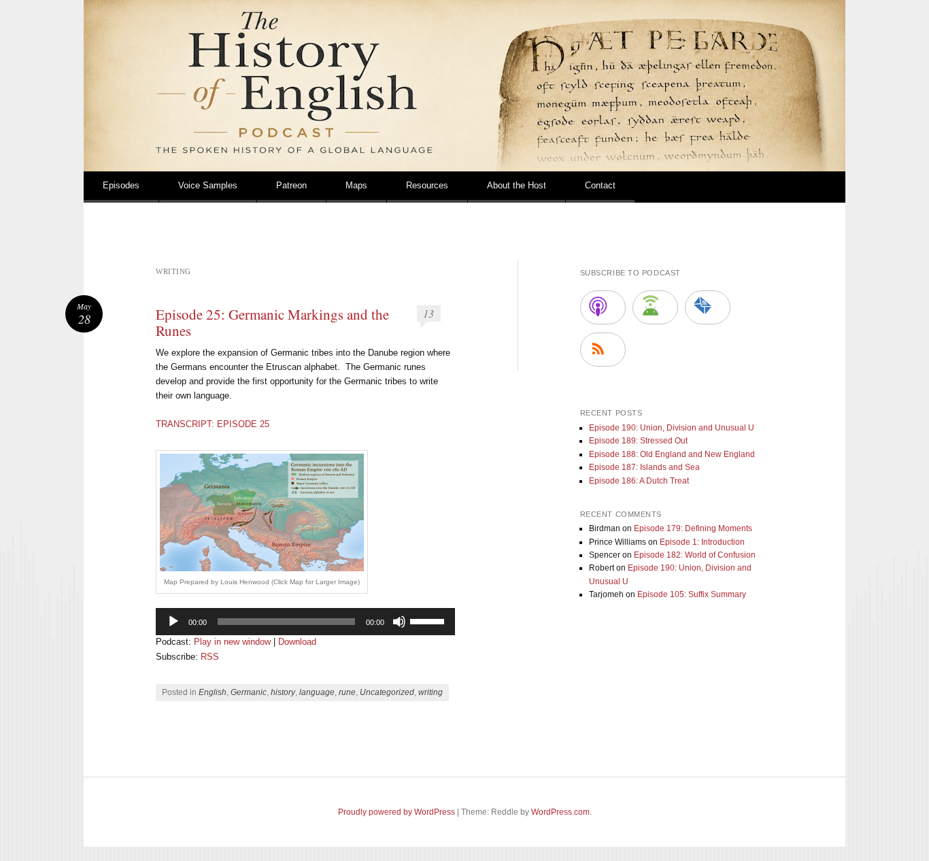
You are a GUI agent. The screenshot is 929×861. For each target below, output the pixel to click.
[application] (305, 621)
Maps (356, 185)
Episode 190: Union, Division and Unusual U (671, 428)
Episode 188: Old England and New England (672, 454)
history (283, 692)
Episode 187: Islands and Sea (644, 467)
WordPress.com (560, 812)
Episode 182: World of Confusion (695, 555)
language (317, 692)
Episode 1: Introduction (702, 542)
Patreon (291, 185)
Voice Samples (207, 185)
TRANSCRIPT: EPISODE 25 (212, 424)
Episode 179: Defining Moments (693, 528)
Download (297, 642)
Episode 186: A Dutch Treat (639, 481)
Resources (427, 185)
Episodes (121, 185)
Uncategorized (387, 692)
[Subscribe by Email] (707, 307)
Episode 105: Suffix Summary (691, 594)
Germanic (249, 692)
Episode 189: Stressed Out (638, 440)
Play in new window (232, 642)
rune (347, 692)
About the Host (516, 185)
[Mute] (399, 621)
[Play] (173, 621)
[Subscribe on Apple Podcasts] (603, 307)
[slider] (429, 620)
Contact (600, 185)
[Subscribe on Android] (655, 307)
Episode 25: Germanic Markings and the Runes (272, 322)
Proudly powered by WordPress (396, 812)
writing (430, 692)
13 (428, 313)
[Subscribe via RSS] (603, 350)
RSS (210, 657)
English (212, 692)
